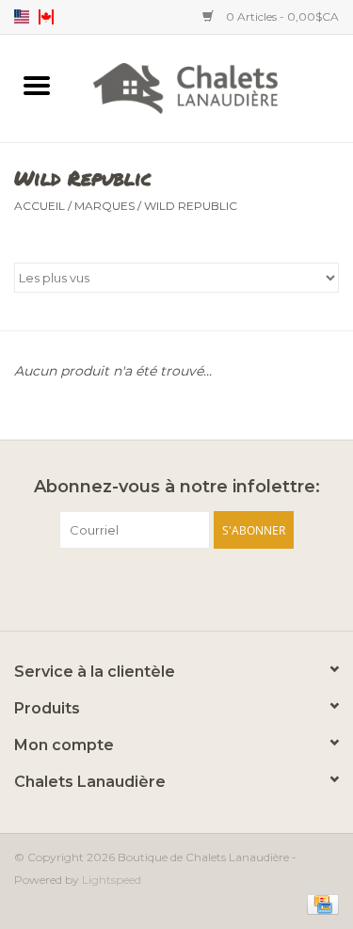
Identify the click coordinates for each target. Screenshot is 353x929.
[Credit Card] (319, 903)
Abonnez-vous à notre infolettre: (177, 487)
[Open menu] (36, 85)
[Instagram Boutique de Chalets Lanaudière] (211, 587)
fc (46, 16)
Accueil (39, 206)
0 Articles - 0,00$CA (281, 16)
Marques (104, 206)
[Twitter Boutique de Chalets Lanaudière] (177, 587)
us (21, 16)
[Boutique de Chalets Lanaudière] (214, 86)
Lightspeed (111, 880)
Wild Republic (190, 206)
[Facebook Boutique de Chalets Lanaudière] (143, 587)
